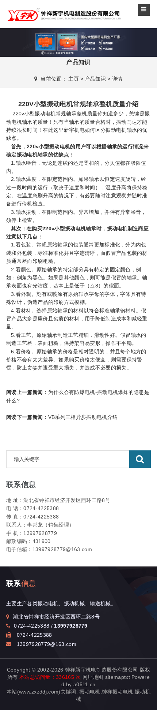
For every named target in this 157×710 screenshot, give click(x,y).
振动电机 (116, 130)
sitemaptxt (117, 677)
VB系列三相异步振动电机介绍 (62, 417)
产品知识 (95, 79)
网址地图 (93, 677)
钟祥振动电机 (117, 692)
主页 (73, 79)
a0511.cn (84, 684)
